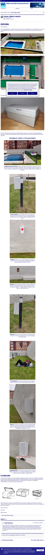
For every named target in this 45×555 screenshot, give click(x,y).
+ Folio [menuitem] (3, 0)
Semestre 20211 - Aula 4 (5, 12)
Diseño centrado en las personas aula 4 (18, 3)
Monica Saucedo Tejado (7, 18)
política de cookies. (28, 89)
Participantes (3, 8)
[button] (43, 12)
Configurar (32, 93)
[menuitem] (1, 1)
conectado (12, 535)
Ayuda (31, 8)
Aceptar (12, 93)
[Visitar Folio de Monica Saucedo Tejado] (2, 17)
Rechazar (22, 93)
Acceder (41, 550)
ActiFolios (17, 8)
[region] (22, 88)
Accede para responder (38, 522)
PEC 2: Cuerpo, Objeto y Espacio (7, 515)
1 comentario (12, 19)
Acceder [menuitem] (34, 0)
